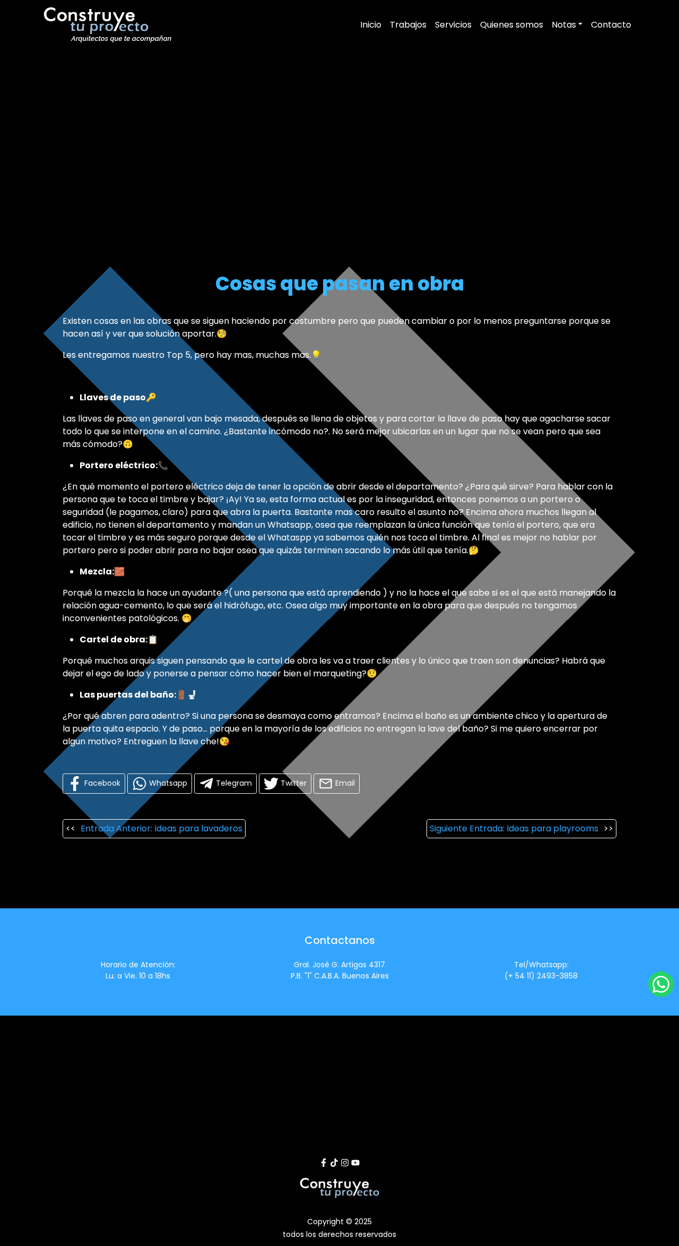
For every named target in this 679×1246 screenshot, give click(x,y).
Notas (564, 25)
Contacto (611, 25)
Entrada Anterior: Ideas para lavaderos (161, 828)
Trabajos (408, 25)
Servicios (453, 25)
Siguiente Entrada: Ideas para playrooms (514, 828)
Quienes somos (511, 25)
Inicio (370, 25)
